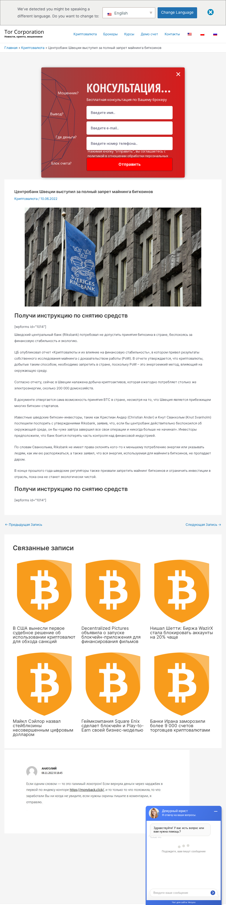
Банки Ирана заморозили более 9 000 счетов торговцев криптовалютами (180, 726)
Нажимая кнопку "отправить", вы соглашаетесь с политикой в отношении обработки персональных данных (128, 156)
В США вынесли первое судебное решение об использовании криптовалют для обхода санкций (44, 635)
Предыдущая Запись (23, 524)
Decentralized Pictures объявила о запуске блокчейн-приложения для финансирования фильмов (111, 635)
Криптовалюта (26, 199)
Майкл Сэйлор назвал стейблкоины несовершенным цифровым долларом (43, 728)
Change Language (177, 12)
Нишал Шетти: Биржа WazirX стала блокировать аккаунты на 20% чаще (181, 633)
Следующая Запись (203, 524)
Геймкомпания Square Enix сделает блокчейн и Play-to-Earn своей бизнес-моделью (112, 726)
